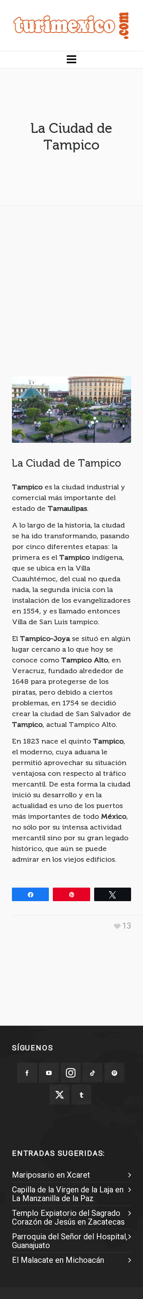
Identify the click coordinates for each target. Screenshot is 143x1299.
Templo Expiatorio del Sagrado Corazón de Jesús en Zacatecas (68, 1217)
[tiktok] (92, 1073)
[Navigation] (71, 59)
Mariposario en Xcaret (51, 1175)
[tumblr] (81, 1094)
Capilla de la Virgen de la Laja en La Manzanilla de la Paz (68, 1194)
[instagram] (71, 1073)
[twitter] (60, 1094)
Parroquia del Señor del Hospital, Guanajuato (70, 1241)
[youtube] (49, 1073)
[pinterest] (114, 1073)
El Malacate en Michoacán (58, 1260)
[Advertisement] (71, 283)
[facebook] (27, 1073)
